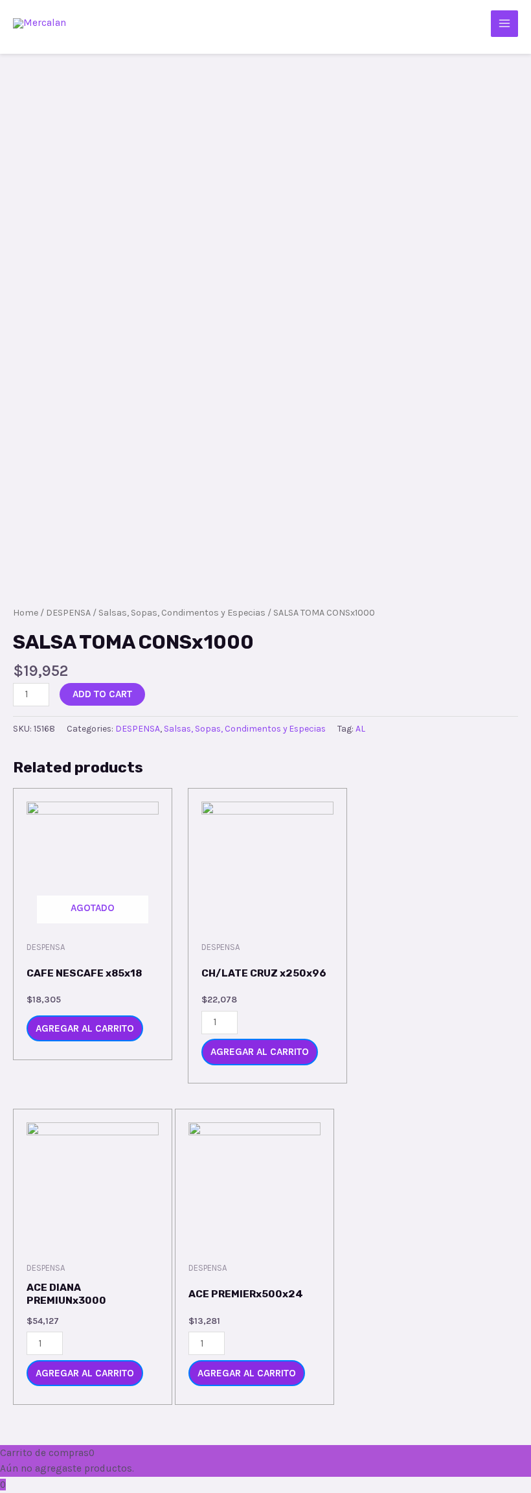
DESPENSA (68, 612)
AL (360, 728)
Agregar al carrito (85, 1028)
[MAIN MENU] (504, 24)
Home (25, 612)
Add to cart (102, 694)
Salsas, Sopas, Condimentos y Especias (182, 612)
